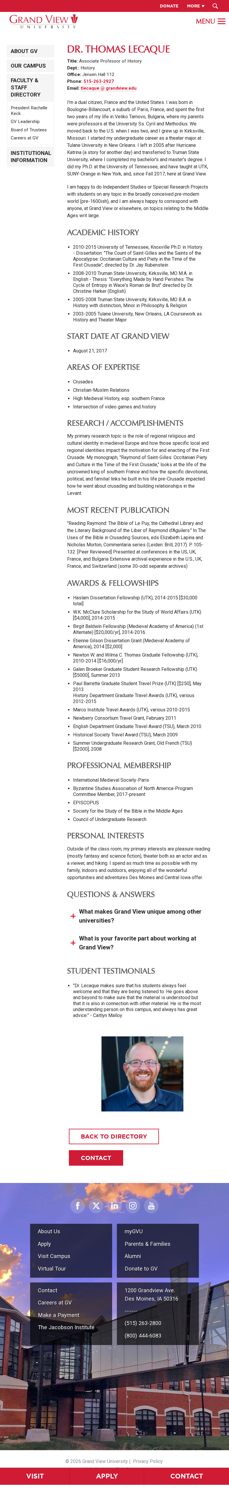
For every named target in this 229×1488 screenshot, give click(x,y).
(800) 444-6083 (143, 1335)
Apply (107, 1476)
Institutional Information (31, 157)
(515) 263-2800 (143, 1323)
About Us (49, 1231)
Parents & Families (148, 1244)
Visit (35, 1476)
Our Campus (28, 66)
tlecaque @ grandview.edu (109, 88)
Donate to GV (141, 1268)
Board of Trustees (29, 130)
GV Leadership (25, 121)
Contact (186, 1476)
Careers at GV (24, 138)
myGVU (134, 1231)
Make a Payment (58, 1315)
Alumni (133, 1256)
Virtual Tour (52, 1268)
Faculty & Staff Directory (26, 87)
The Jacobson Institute (66, 1327)
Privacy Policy (148, 1461)
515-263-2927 (98, 81)
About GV (24, 51)
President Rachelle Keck (29, 110)
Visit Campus (54, 1256)
